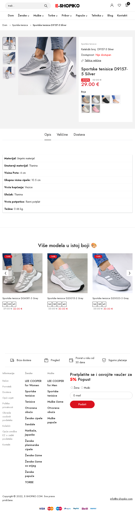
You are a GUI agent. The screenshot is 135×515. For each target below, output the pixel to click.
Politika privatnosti (7, 405)
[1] (46, 6)
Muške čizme (55, 402)
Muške (37, 15)
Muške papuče (52, 420)
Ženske (22, 15)
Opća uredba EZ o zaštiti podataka (9, 435)
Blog (110, 15)
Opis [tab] (47, 135)
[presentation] (5, 273)
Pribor (65, 15)
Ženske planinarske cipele (32, 445)
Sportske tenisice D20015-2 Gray (65, 298)
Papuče (80, 15)
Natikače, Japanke (31, 433)
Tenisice (30, 402)
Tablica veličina (93, 60)
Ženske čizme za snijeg (33, 464)
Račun (5, 381)
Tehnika (96, 15)
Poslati (82, 404)
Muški (86, 388)
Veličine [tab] (62, 135)
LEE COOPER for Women (33, 383)
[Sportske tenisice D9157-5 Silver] (47, 66)
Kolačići (6, 426)
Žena (76, 388)
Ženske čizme (33, 455)
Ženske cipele (33, 418)
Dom (11, 15)
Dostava (6, 392)
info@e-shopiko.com (121, 499)
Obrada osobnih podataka (7, 416)
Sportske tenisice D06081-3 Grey (20, 298)
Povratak (6, 386)
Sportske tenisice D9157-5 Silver (49, 25)
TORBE (29, 482)
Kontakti (122, 15)
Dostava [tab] (79, 135)
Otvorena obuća (31, 410)
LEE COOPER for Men (55, 383)
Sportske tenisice (20, 25)
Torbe (51, 15)
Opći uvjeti (8, 398)
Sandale (30, 424)
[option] (9, 44)
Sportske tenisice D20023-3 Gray (111, 298)
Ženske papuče (29, 474)
